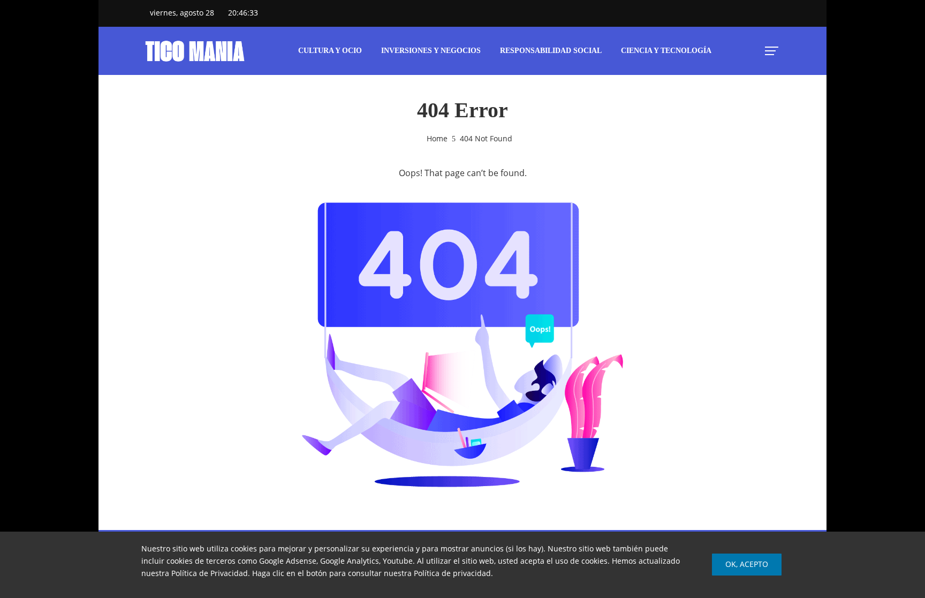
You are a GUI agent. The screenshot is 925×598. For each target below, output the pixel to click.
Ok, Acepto (746, 564)
